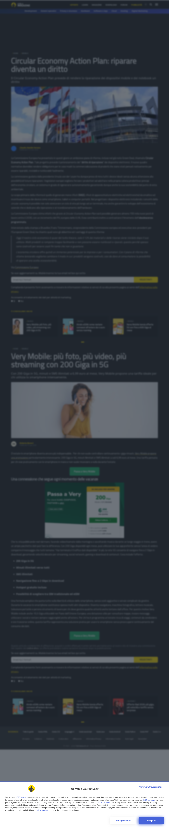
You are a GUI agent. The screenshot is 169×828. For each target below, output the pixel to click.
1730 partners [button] (22, 797)
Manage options (123, 820)
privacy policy (42, 810)
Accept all (151, 820)
